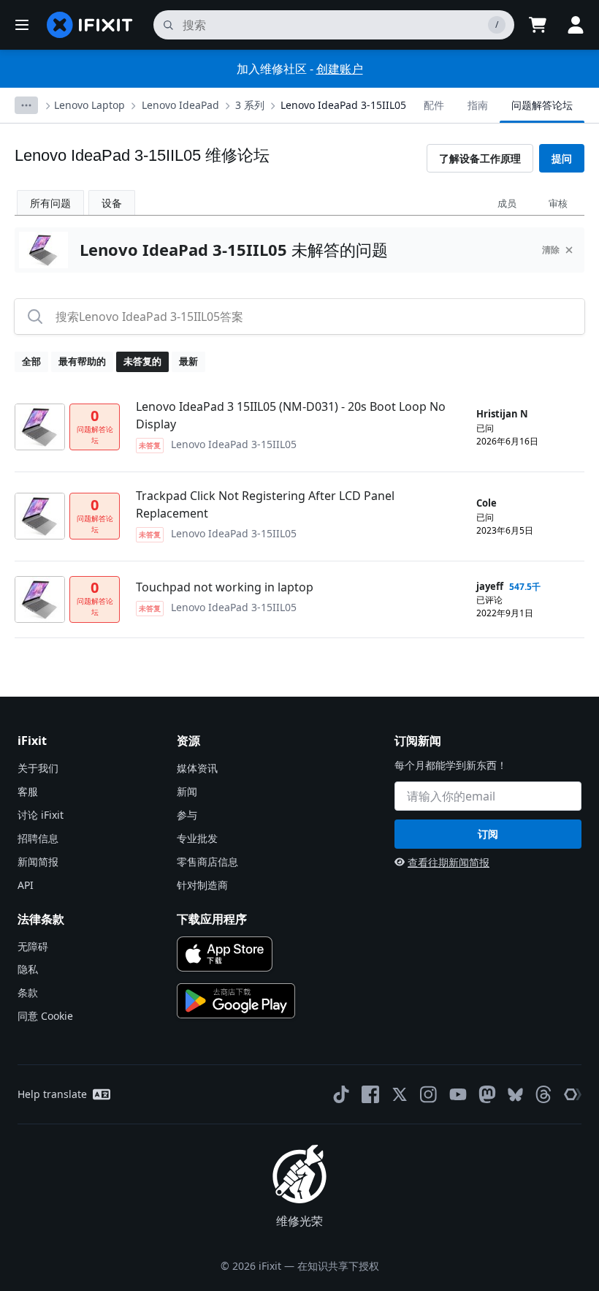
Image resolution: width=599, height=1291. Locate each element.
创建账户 (339, 69)
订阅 (488, 834)
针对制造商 (202, 885)
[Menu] (22, 25)
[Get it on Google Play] (236, 1000)
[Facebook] (370, 1094)
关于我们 (38, 768)
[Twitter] (399, 1094)
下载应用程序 (212, 919)
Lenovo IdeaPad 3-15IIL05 (343, 105)
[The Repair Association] (572, 1094)
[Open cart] (537, 24)
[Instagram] (429, 1094)
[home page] (90, 25)
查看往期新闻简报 (448, 862)
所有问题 (50, 203)
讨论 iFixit (41, 815)
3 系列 (249, 105)
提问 (562, 158)
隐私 (28, 969)
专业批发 (197, 838)
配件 (434, 105)
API (26, 885)
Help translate (52, 1094)
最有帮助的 (82, 361)
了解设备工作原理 (480, 158)
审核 (558, 203)
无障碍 (33, 946)
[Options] (26, 105)
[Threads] (543, 1094)
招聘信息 (38, 838)
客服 (28, 791)
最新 (188, 361)
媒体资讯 (197, 768)
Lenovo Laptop (89, 105)
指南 (478, 105)
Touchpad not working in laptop (224, 587)
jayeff (489, 586)
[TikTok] (341, 1094)
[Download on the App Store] (224, 954)
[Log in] (575, 24)
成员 (506, 203)
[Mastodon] (487, 1094)
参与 (187, 815)
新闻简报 (38, 861)
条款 (28, 992)
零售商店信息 (207, 861)
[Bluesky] (515, 1094)
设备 (112, 203)
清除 (551, 249)
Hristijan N (502, 413)
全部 (31, 361)
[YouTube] (458, 1094)
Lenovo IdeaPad (180, 105)
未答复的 (142, 361)
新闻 (187, 791)
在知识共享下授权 (338, 1266)
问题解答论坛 (542, 105)
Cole (486, 503)
